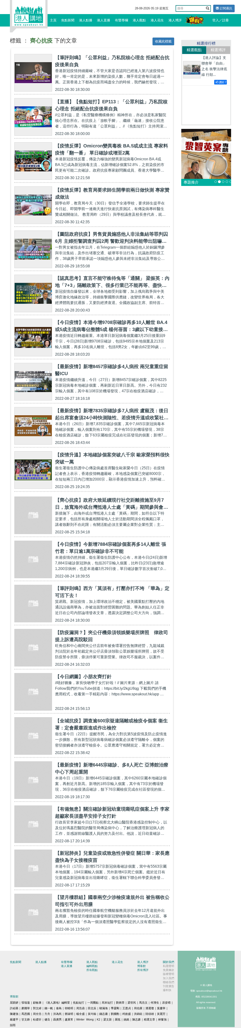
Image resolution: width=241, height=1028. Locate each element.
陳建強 (14, 1014)
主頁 (53, 20)
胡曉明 (69, 1008)
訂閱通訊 (225, 8)
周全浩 (37, 1014)
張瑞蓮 (25, 1002)
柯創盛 (126, 1014)
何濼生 (155, 1002)
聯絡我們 (168, 982)
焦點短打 (78, 1002)
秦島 (59, 1008)
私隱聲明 (168, 966)
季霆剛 (115, 1008)
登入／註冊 (220, 20)
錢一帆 (48, 1008)
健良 (47, 1019)
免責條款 (168, 970)
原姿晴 (166, 1002)
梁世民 (132, 1002)
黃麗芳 (161, 1014)
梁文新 (107, 1019)
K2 (98, 1019)
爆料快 (167, 990)
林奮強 (162, 1019)
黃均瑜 (92, 1014)
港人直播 (103, 20)
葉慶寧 (161, 1008)
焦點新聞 (67, 20)
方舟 (47, 1014)
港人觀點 (139, 20)
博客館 (141, 966)
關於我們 (168, 962)
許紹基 (14, 1008)
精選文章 (149, 1019)
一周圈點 (93, 1002)
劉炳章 (120, 1002)
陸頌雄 (149, 1014)
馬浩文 (143, 1002)
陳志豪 (136, 1019)
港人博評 (175, 20)
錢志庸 (103, 1014)
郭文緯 (37, 1008)
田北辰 (92, 1008)
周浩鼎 (80, 1008)
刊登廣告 (168, 986)
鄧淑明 (69, 1014)
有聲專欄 (121, 20)
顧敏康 (37, 1002)
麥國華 (25, 1008)
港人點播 (85, 20)
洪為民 (57, 1014)
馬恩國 (25, 1014)
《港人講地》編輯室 (57, 1002)
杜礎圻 (37, 1019)
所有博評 (143, 970)
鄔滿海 (103, 1008)
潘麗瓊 (149, 1008)
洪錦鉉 (138, 1014)
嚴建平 (14, 1019)
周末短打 (107, 1002)
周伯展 (138, 1008)
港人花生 (157, 20)
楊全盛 (80, 1014)
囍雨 (13, 1025)
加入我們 (168, 978)
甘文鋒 (25, 1019)
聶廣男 (57, 1019)
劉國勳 (115, 1014)
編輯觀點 (92, 966)
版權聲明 (168, 974)
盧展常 (69, 1019)
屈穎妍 (14, 1002)
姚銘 (126, 1019)
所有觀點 (92, 970)
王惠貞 (126, 1008)
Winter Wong (85, 1019)
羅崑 (117, 1019)
